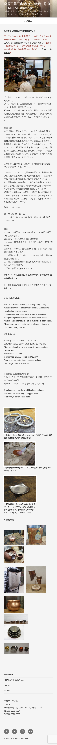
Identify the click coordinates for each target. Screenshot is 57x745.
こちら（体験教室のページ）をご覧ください (24, 43)
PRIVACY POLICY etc (14, 680)
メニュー (30, 21)
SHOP (7, 685)
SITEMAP (8, 675)
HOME (7, 691)
